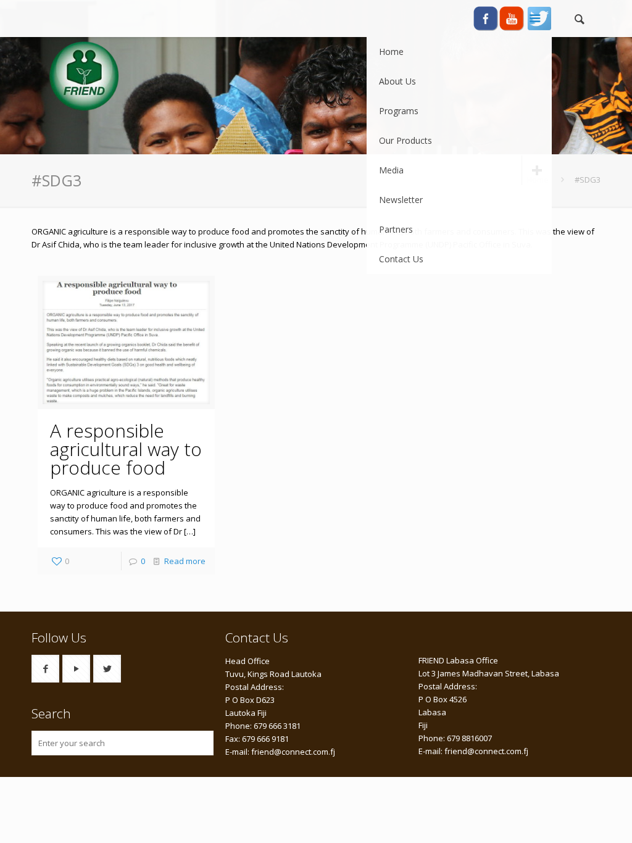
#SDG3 (588, 179)
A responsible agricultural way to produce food (126, 449)
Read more (185, 561)
